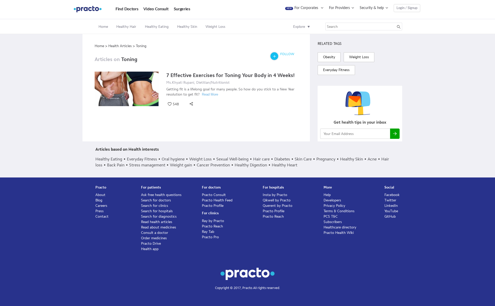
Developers (332, 200)
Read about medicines (158, 227)
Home (103, 26)
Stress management (147, 165)
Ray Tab (208, 232)
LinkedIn (391, 205)
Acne (372, 159)
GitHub (390, 216)
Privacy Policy (334, 205)
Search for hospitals (157, 211)
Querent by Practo (277, 205)
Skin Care (303, 159)
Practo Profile (213, 205)
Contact (102, 216)
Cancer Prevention (213, 165)
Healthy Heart (284, 165)
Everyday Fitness (142, 159)
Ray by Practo (213, 221)
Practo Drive (151, 243)
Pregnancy (325, 159)
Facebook (392, 195)
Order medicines (154, 238)
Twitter (390, 200)
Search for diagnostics (159, 216)
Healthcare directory (340, 227)
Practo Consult (214, 195)
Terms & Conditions (339, 211)
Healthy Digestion (251, 165)
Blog (98, 200)
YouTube (391, 211)
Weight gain (181, 165)
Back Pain (116, 165)
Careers (101, 205)
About (100, 195)
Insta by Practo (275, 195)
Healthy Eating (108, 159)
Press (99, 211)
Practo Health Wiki (339, 233)
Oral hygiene (173, 159)
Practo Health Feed (217, 200)
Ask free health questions (161, 195)
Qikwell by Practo (277, 200)
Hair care (261, 159)
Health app (150, 249)
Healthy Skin (351, 159)
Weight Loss (200, 159)
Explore (299, 26)
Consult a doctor (154, 233)
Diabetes (282, 159)
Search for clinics (154, 205)
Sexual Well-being (232, 159)
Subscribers (333, 222)
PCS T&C (331, 216)
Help (327, 195)
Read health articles (156, 222)
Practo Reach (212, 226)
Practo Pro (210, 237)
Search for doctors (156, 200)
